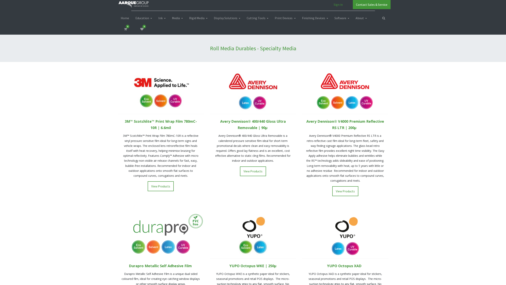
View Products (160, 186)
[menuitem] (125, 18)
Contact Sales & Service (371, 5)
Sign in (338, 5)
